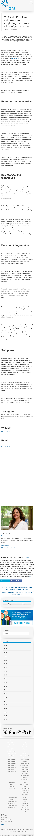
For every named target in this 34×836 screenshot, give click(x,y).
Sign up (25, 604)
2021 (5, 664)
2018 (5, 675)
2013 (5, 694)
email (30, 576)
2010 (5, 705)
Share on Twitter (5, 581)
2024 (5, 652)
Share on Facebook (16, 581)
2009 (5, 708)
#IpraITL (27, 557)
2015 (5, 686)
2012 (5, 697)
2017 (5, 679)
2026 (5, 645)
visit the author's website (8, 547)
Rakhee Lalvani (5, 446)
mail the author (5, 545)
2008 (5, 712)
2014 (5, 690)
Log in (10, 604)
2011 (5, 701)
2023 (5, 656)
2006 (5, 720)
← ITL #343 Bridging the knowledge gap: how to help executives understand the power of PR (17, 588)
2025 (5, 649)
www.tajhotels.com (6, 431)
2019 (5, 671)
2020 (5, 667)
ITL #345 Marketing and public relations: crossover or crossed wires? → (17, 593)
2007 (5, 716)
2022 (5, 660)
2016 (5, 682)
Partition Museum (16, 58)
